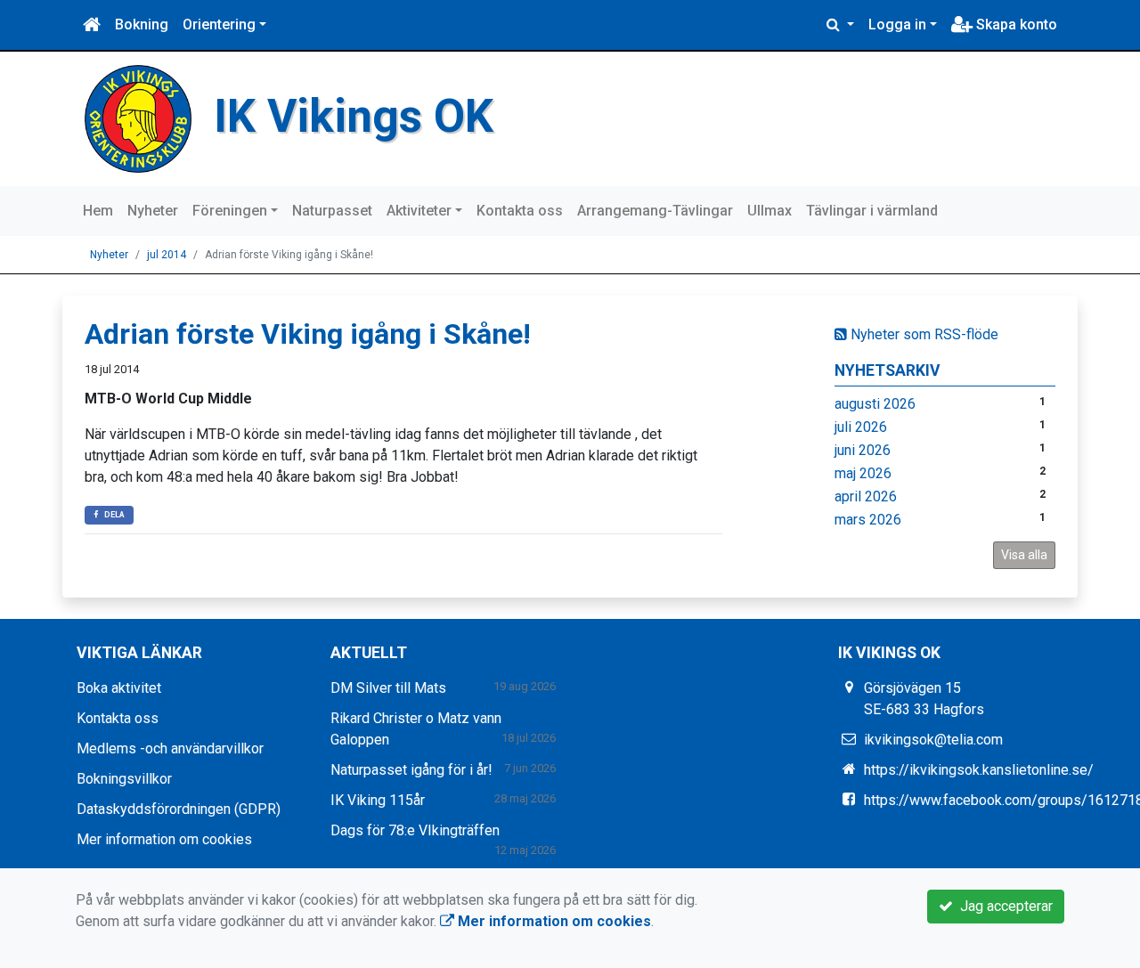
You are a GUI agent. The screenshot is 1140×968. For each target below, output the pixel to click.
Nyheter (152, 210)
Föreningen (229, 210)
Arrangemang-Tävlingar (655, 210)
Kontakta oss (519, 210)
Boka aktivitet (119, 687)
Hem (98, 210)
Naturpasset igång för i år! (411, 769)
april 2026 (866, 496)
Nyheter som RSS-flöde (922, 334)
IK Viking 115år (377, 800)
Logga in (897, 24)
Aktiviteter (419, 210)
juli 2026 (861, 427)
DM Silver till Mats (388, 687)
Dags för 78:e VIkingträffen (415, 830)
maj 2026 (863, 473)
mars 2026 (868, 519)
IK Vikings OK (353, 116)
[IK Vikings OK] (138, 118)
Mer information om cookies (164, 839)
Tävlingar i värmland (872, 210)
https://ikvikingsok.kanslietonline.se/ (979, 769)
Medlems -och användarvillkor (170, 748)
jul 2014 (166, 254)
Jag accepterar (1003, 906)
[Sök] (840, 25)
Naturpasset (332, 210)
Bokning (141, 24)
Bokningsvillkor (124, 778)
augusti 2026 (875, 403)
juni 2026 (863, 450)
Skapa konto (1015, 24)
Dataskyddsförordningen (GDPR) (179, 809)
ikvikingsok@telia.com (933, 739)
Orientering (219, 24)
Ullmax (769, 210)
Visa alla (1024, 555)
